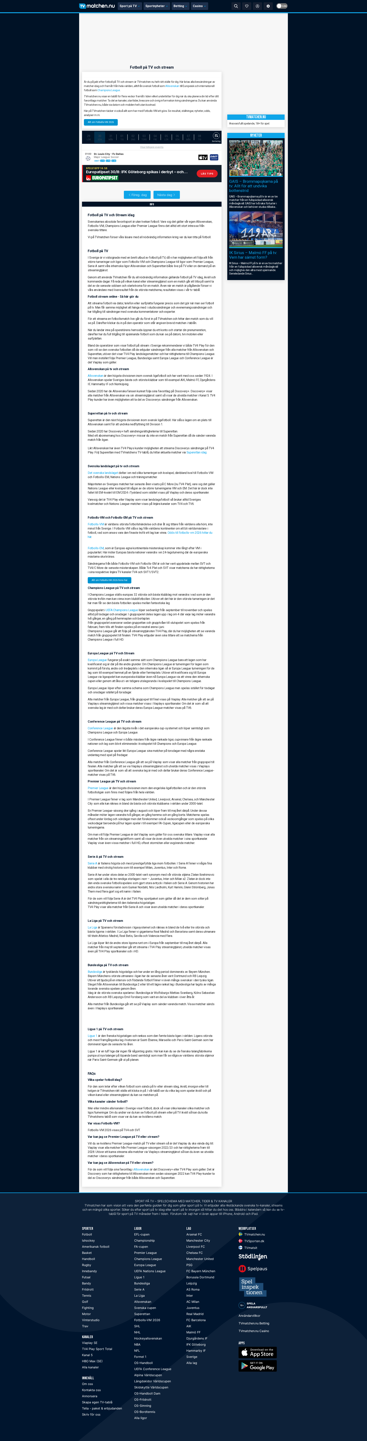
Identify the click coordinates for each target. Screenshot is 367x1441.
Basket (87, 1253)
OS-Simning (142, 1406)
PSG (189, 1265)
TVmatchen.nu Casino (254, 1331)
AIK (188, 1326)
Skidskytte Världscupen (151, 1387)
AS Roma (193, 1289)
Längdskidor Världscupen (152, 1381)
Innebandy (89, 1271)
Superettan (142, 1314)
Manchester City (198, 1240)
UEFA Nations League (150, 1271)
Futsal (86, 1277)
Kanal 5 (87, 1355)
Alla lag (191, 1363)
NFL (137, 1350)
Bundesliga (95, 972)
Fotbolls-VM (96, 524)
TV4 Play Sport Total (97, 1349)
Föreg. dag (139, 195)
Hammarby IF (196, 1350)
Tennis (86, 1295)
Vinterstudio (91, 1320)
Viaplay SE (89, 1343)
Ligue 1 (92, 1036)
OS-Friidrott (142, 1399)
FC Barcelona (196, 1320)
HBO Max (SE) (92, 1361)
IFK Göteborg (196, 1344)
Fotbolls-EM (96, 548)
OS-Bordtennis (144, 1412)
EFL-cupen (141, 1234)
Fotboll (87, 1234)
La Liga (92, 927)
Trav (85, 1326)
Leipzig (191, 1283)
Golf (85, 1302)
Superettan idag (197, 452)
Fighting (88, 1308)
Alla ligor (140, 1418)
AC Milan (192, 1302)
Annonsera (89, 1396)
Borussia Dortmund (200, 1277)
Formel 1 (140, 1357)
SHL (137, 1326)
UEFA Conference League (152, 1369)
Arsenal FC (194, 1234)
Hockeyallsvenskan (148, 1338)
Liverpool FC (195, 1246)
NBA (137, 1344)
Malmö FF (193, 1332)
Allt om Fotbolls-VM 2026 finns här (109, 580)
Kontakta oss (91, 1390)
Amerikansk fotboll (95, 1246)
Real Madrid (195, 1314)
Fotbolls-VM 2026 (147, 1320)
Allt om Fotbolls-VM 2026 (101, 122)
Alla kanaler (90, 1367)
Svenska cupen (145, 1308)
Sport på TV (128, 6)
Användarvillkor (249, 1316)
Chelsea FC (194, 1253)
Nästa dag (164, 195)
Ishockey (88, 1240)
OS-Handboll (143, 1363)
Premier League (98, 788)
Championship (144, 1240)
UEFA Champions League (122, 610)
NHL (137, 1332)
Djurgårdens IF (196, 1338)
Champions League (108, 90)
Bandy (86, 1283)
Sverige (191, 1357)
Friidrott (88, 1289)
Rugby (86, 1265)
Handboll (88, 1259)
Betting (179, 6)
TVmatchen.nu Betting (254, 1323)
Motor (86, 1314)
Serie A (92, 863)
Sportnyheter (155, 6)
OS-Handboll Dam (147, 1393)
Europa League (97, 660)
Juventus (192, 1308)
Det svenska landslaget (103, 473)
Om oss (87, 1384)
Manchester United (200, 1259)
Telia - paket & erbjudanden (102, 1408)
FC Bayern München (200, 1271)
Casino (198, 6)
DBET (97, 161)
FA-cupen (141, 1246)
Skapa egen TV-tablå (97, 1402)
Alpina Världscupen (148, 1375)
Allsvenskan (172, 86)
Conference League (100, 728)
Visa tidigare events (151, 147)
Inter (189, 1295)
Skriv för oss (91, 1414)
